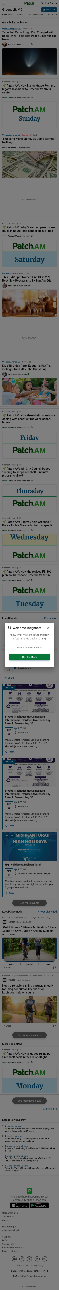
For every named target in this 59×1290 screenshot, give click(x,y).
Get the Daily (29, 657)
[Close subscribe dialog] (48, 628)
